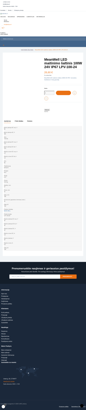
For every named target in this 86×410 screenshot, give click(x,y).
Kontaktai (2, 10)
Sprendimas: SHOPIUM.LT (78, 406)
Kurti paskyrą (5, 312)
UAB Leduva (22, 404)
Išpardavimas (5, 336)
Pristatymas (4, 296)
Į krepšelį (62, 92)
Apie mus (4, 293)
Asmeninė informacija (7, 355)
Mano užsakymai (6, 350)
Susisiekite (4, 322)
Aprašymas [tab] (7, 121)
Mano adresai (5, 352)
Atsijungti (4, 360)
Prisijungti (4, 315)
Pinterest (55, 111)
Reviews (29, 121)
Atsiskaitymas (5, 298)
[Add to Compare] (46, 98)
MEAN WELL (7, 211)
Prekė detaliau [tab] (19, 121)
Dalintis (50, 111)
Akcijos (3, 333)
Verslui (10, 10)
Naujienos (4, 331)
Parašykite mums (8, 381)
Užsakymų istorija (18, 10)
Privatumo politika (6, 304)
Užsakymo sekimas (7, 320)
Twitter (52, 111)
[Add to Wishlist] (75, 93)
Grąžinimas (4, 301)
